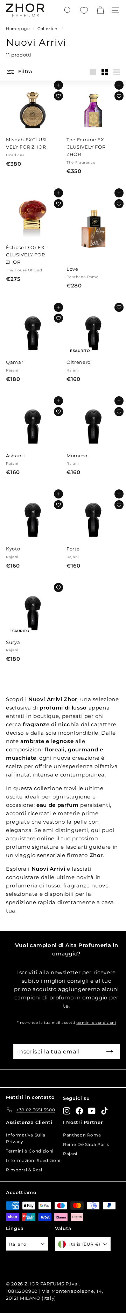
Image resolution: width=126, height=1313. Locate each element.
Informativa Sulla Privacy (26, 1138)
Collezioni (48, 28)
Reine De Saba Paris (86, 1144)
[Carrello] (100, 10)
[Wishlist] (84, 10)
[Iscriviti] (110, 1051)
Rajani (70, 1153)
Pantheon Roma (82, 1135)
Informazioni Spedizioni (33, 1160)
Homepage (18, 28)
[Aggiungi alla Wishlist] (58, 95)
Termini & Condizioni (30, 1151)
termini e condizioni (96, 1022)
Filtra (24, 71)
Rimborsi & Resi (24, 1169)
